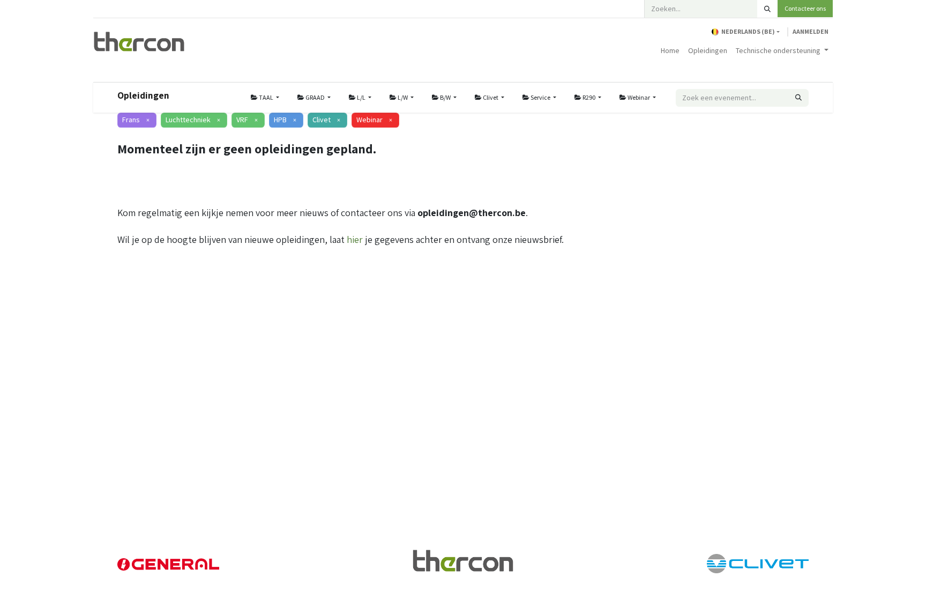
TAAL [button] (266, 97)
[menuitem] (670, 51)
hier (355, 239)
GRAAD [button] (315, 97)
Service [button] (540, 97)
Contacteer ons (805, 8)
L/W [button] (403, 97)
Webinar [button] (638, 97)
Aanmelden (810, 31)
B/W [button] (445, 97)
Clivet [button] (490, 97)
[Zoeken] (767, 9)
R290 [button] (588, 97)
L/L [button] (361, 97)
